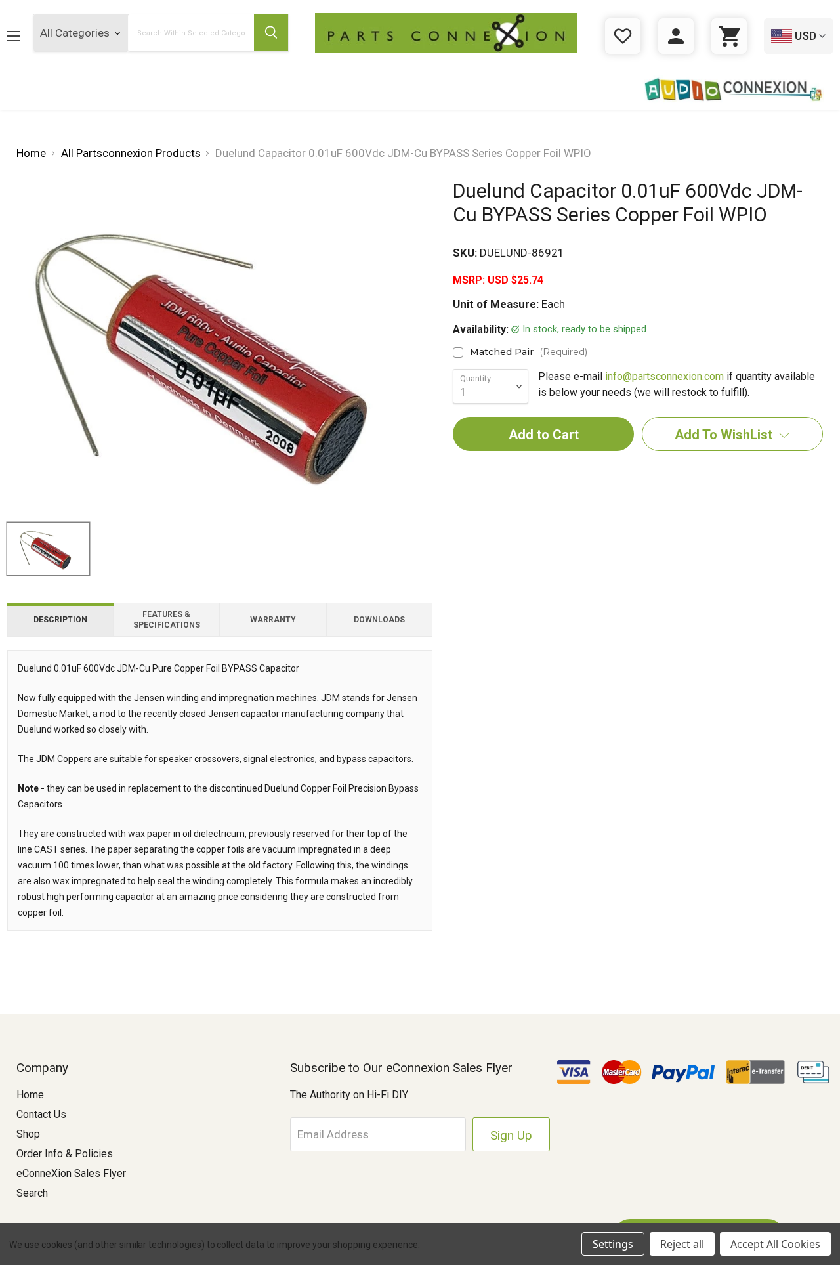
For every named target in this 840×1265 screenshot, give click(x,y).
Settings (613, 1244)
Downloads (379, 619)
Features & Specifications (166, 620)
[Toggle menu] (23, 36)
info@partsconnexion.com (664, 376)
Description (60, 619)
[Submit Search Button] (271, 32)
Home (30, 1094)
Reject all (682, 1244)
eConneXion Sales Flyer (71, 1173)
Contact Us (41, 1114)
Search (32, 1193)
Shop (28, 1134)
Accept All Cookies (775, 1244)
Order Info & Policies (64, 1153)
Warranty (273, 619)
